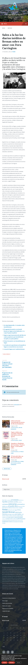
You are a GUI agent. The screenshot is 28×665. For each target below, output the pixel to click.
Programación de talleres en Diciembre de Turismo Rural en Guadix (7, 376)
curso (3, 506)
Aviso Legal (4, 600)
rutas (16, 520)
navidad (7, 518)
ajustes (13, 659)
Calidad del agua (6, 611)
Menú (5, 24)
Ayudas (4, 502)
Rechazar (11, 662)
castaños (20, 502)
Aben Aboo (4, 500)
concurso (12, 504)
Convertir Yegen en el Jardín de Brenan (14, 349)
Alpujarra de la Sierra (14, 14)
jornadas (18, 514)
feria (23, 506)
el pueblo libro (13, 506)
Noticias (10, 28)
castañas (15, 502)
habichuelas (18, 512)
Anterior (4, 360)
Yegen (13, 51)
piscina (19, 519)
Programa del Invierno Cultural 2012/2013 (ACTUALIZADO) (7, 364)
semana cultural (20, 520)
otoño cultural (13, 519)
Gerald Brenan (6, 354)
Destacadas (15, 427)
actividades (15, 500)
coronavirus (21, 504)
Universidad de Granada (18, 521)
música (3, 518)
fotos (19, 510)
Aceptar (4, 662)
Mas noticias (7, 468)
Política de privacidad (7, 603)
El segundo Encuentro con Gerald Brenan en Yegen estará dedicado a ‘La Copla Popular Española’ (14, 331)
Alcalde (20, 500)
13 (14, 635)
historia (4, 514)
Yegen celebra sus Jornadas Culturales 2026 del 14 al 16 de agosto (17, 434)
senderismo (5, 521)
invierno (13, 514)
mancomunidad (18, 517)
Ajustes (18, 662)
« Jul (3, 646)
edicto (7, 506)
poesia (23, 519)
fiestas (5, 509)
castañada (10, 502)
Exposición (20, 506)
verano (3, 523)
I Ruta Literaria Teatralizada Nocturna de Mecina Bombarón (17, 422)
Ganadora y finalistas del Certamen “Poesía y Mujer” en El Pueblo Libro (18, 446)
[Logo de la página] (14, 12)
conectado (16, 404)
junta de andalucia (17, 515)
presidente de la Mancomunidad (8, 520)
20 (14, 637)
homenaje (9, 514)
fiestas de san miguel (12, 510)
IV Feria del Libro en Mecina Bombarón (17, 456)
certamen (5, 504)
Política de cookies (6, 606)
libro (22, 515)
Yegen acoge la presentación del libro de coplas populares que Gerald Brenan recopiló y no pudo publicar (15, 336)
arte (22, 500)
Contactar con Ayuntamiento (9, 598)
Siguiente (4, 371)
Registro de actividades (7, 608)
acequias (9, 500)
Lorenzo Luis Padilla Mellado (8, 517)
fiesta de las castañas (18, 507)
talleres (11, 521)
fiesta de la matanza (7, 507)
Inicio (3, 28)
